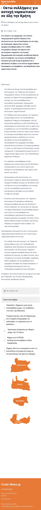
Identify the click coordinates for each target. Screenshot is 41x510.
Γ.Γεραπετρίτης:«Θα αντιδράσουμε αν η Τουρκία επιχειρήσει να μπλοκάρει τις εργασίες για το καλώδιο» (21, 320)
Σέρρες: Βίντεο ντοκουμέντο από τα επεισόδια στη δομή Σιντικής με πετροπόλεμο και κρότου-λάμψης (21, 351)
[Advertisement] (20, 453)
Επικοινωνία (5, 499)
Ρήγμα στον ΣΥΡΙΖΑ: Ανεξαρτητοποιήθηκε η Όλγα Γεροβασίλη (19, 340)
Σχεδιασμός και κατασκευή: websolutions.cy (17, 506)
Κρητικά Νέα (8, 1)
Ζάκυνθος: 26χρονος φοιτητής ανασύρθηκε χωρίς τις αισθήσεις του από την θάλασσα (20, 308)
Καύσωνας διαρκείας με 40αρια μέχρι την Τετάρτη (21, 330)
